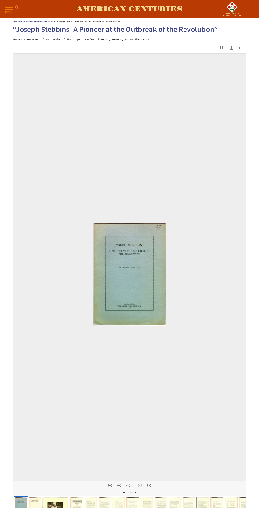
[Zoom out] (119, 485)
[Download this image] (231, 48)
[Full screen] (240, 48)
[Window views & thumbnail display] (222, 48)
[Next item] (149, 485)
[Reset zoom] (128, 485)
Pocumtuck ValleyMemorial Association (232, 15)
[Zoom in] (110, 485)
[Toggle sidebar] (18, 48)
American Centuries (129, 9)
